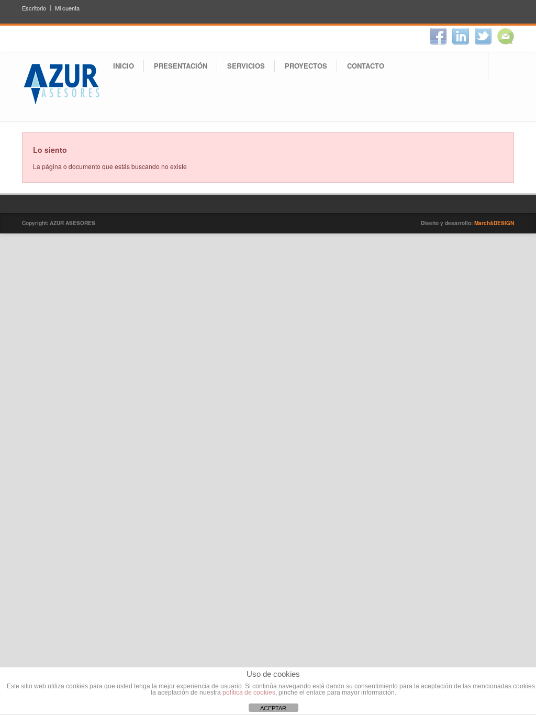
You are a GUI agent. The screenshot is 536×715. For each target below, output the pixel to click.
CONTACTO (365, 66)
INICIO (123, 66)
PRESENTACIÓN (180, 66)
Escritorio (34, 8)
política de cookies (248, 692)
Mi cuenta (67, 8)
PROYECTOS (306, 66)
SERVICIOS (246, 66)
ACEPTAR (273, 708)
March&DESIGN (494, 223)
